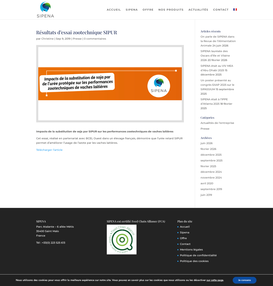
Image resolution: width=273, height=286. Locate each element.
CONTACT (221, 9)
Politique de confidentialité (198, 255)
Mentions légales (191, 249)
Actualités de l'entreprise (217, 123)
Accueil (185, 226)
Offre (183, 238)
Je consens (244, 280)
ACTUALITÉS (198, 9)
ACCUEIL (114, 9)
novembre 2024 (211, 177)
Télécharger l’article (49, 150)
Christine (47, 38)
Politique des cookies (194, 261)
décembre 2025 (211, 154)
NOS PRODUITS (171, 9)
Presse (77, 38)
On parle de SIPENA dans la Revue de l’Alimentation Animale (218, 41)
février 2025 (208, 166)
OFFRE (148, 9)
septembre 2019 (211, 189)
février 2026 (208, 149)
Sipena (184, 232)
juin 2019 (206, 195)
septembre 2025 (211, 160)
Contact (185, 244)
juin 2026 (207, 143)
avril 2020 (207, 183)
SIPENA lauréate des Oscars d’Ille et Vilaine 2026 (215, 55)
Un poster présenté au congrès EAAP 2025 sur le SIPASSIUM (217, 85)
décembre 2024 (211, 171)
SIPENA (132, 9)
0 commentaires (95, 38)
